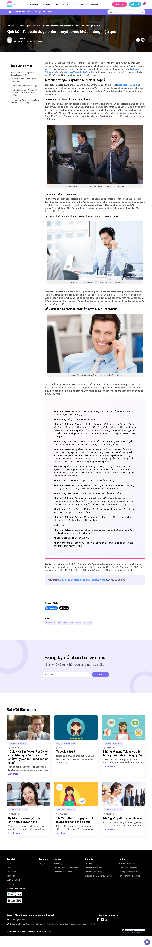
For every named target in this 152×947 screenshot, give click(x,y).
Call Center (11, 871)
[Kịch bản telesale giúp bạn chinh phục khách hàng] (28, 794)
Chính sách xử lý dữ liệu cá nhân (98, 876)
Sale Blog (58, 863)
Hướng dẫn (93, 4)
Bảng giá (60, 4)
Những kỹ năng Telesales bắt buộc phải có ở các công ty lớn (122, 753)
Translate (139, 933)
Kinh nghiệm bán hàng (42, 12)
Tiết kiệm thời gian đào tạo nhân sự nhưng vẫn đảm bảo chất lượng (25, 92)
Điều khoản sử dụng (93, 871)
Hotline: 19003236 (127, 863)
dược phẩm (50, 623)
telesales (88, 623)
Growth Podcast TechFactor (66, 867)
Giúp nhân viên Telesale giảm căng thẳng (24, 80)
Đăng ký (135, 4)
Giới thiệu (89, 863)
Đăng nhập (119, 4)
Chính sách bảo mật (93, 867)
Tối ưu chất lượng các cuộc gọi (25, 85)
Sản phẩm (46, 4)
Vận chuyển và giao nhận (129, 876)
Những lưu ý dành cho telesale (122, 818)
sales (78, 623)
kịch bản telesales (65, 623)
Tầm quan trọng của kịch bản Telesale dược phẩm (22, 73)
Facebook (53, 608)
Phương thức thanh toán (129, 871)
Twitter (65, 608)
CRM (9, 863)
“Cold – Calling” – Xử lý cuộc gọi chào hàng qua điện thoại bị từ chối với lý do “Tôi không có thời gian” (28, 757)
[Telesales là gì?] (76, 727)
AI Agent (10, 884)
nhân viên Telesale (127, 85)
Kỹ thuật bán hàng (22, 12)
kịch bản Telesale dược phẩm (79, 72)
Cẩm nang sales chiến (28, 26)
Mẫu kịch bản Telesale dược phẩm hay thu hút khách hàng (25, 101)
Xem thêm (13, 774)
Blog (82, 4)
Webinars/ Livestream (63, 871)
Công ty (70, 4)
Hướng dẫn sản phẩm (128, 867)
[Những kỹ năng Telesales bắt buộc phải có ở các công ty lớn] (123, 727)
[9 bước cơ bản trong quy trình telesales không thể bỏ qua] (76, 794)
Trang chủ (34, 4)
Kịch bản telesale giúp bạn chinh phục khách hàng (24, 820)
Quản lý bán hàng (14, 880)
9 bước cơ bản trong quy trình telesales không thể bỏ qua (75, 820)
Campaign (11, 876)
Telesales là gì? (65, 751)
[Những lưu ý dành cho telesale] (123, 794)
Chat (9, 867)
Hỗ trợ (122, 859)
